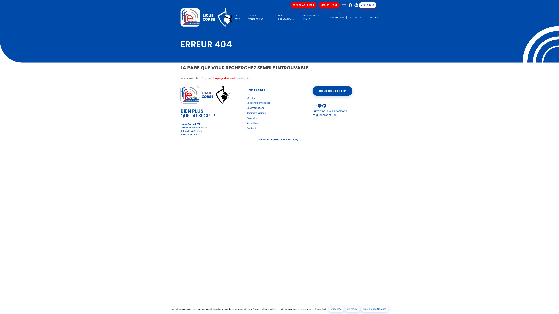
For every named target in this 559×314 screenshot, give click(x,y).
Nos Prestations (255, 108)
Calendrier (337, 17)
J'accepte (336, 308)
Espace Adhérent (303, 5)
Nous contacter (332, 91)
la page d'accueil (225, 78)
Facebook (349, 5)
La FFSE (250, 97)
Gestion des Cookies (374, 308)
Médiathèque (329, 5)
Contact (372, 17)
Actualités (355, 17)
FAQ (295, 139)
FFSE (344, 5)
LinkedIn (355, 5)
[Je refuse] (555, 308)
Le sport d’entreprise (258, 103)
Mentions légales (269, 139)
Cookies (286, 139)
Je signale (367, 5)
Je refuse (352, 308)
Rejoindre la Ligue (256, 113)
